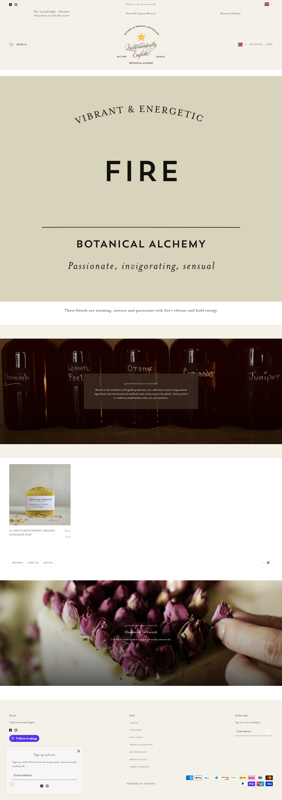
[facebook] (10, 4)
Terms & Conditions (141, 745)
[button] (261, 563)
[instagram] (16, 4)
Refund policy (138, 752)
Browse (17, 562)
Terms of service (139, 767)
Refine (48, 562)
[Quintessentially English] (141, 44)
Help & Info (136, 737)
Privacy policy (138, 759)
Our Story (135, 730)
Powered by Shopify (141, 783)
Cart (269, 44)
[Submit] (71, 775)
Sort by (33, 562)
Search (21, 44)
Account (256, 44)
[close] (79, 751)
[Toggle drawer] (11, 44)
